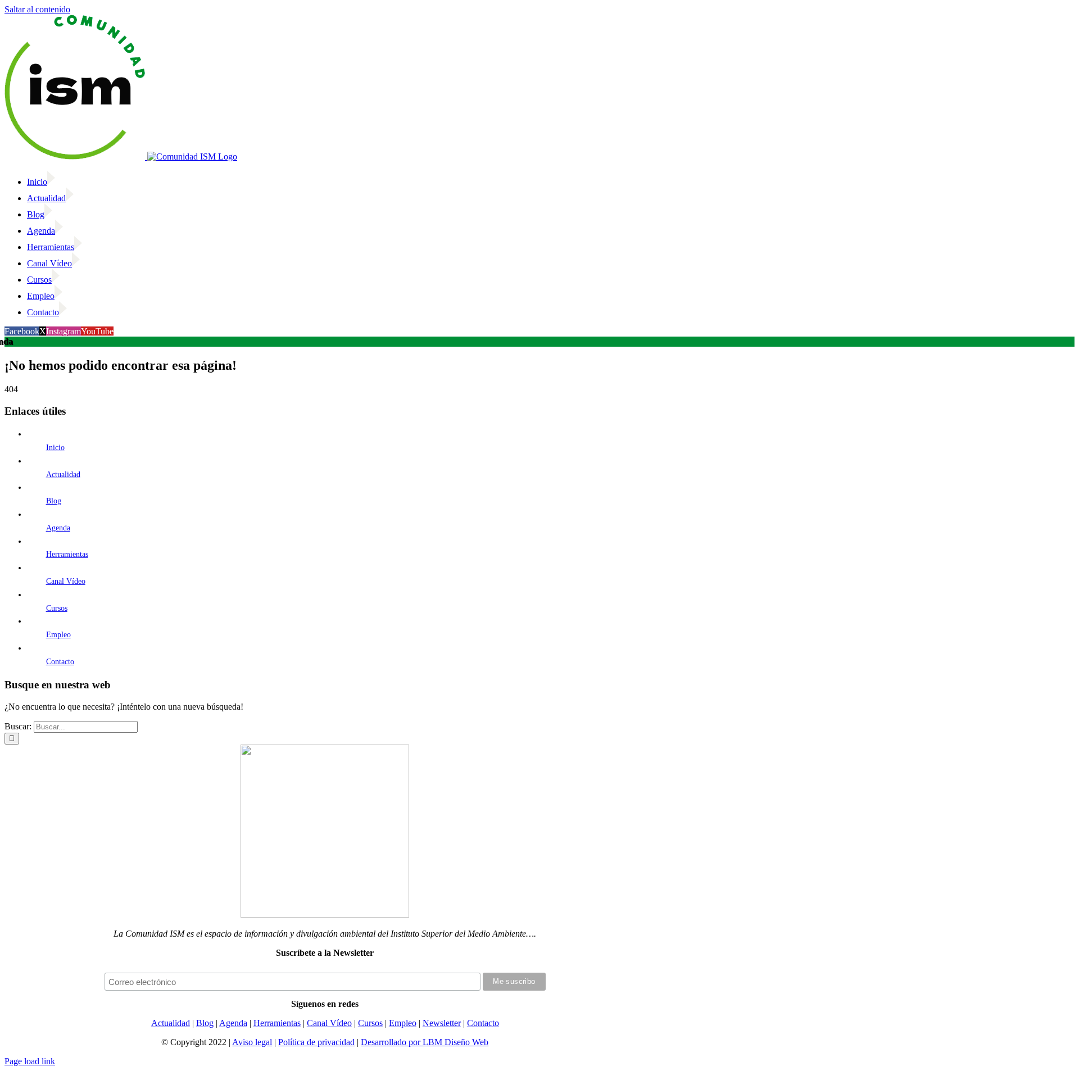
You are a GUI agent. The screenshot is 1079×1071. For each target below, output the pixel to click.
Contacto (60, 661)
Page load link (29, 1061)
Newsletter (442, 1023)
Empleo (58, 634)
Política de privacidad (316, 1042)
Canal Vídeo (65, 581)
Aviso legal (252, 1042)
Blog (53, 501)
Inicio (55, 447)
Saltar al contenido (37, 9)
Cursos (56, 608)
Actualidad (63, 474)
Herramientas (67, 554)
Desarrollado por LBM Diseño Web (424, 1042)
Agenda (58, 528)
